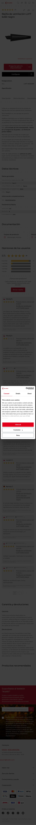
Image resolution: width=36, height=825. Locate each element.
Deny (18, 435)
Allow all (18, 424)
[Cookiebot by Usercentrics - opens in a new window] (26, 388)
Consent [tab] (6, 393)
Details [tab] (18, 393)
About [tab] (30, 393)
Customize (16, 430)
